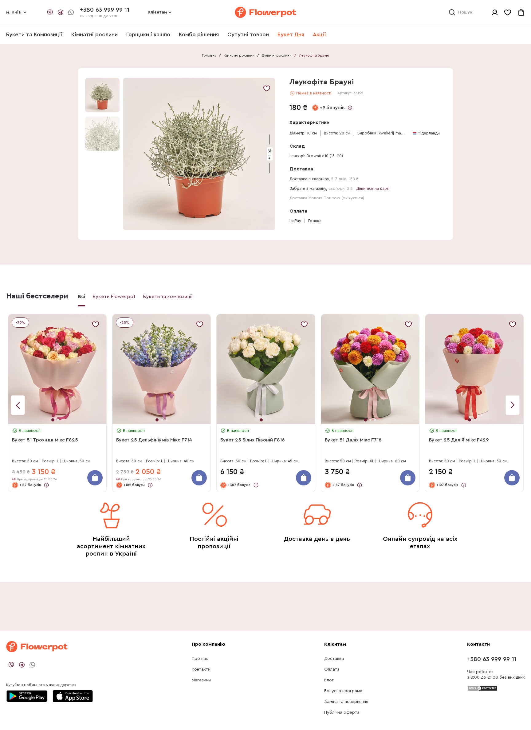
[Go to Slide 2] (102, 134)
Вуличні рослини (277, 55)
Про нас (200, 658)
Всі (81, 296)
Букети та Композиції (34, 34)
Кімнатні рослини (94, 34)
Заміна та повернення (346, 702)
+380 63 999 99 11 (492, 659)
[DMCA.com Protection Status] (482, 687)
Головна (209, 55)
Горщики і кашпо (148, 34)
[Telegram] (60, 12)
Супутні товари (248, 34)
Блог (329, 680)
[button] (200, 154)
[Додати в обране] (266, 88)
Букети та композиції (168, 296)
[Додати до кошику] (95, 477)
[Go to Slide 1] (102, 95)
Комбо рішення (199, 34)
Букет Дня (290, 34)
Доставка (334, 658)
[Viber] (50, 12)
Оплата (332, 669)
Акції (319, 34)
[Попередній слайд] (512, 405)
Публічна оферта (342, 712)
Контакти (201, 669)
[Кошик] (521, 12)
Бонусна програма (343, 691)
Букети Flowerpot (114, 296)
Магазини (201, 680)
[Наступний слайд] (18, 405)
